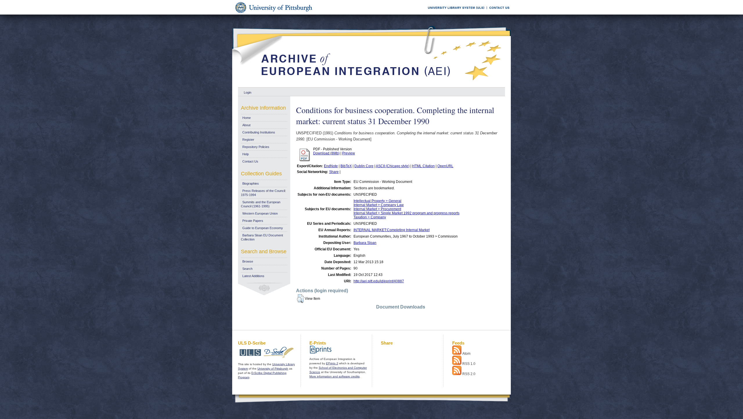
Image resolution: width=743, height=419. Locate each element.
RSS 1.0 (468, 364)
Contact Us (250, 161)
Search (247, 268)
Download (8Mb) (326, 153)
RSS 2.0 (468, 374)
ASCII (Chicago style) (393, 166)
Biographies (250, 183)
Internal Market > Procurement (377, 209)
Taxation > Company (370, 217)
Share (334, 172)
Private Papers (252, 220)
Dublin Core (364, 166)
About (246, 125)
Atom (466, 354)
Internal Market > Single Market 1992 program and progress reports (406, 213)
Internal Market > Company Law (379, 205)
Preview (348, 153)
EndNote (331, 166)
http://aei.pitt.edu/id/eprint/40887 (379, 281)
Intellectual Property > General (377, 201)
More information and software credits (334, 376)
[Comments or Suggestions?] (498, 13)
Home (246, 118)
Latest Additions (253, 276)
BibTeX (346, 166)
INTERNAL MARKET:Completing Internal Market (392, 230)
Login (247, 92)
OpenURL (445, 166)
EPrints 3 (332, 363)
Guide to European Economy (262, 228)
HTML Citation (423, 166)
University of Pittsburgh (272, 368)
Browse (247, 261)
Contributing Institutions (258, 132)
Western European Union (260, 213)
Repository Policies (255, 147)
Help (245, 154)
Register (248, 139)
